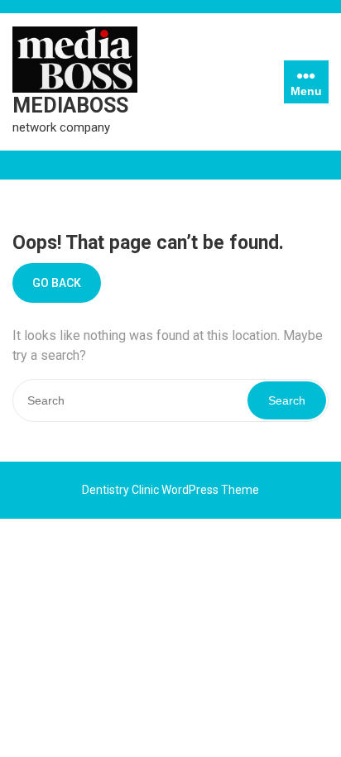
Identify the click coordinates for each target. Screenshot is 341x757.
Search (286, 400)
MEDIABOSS (70, 105)
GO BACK (56, 283)
